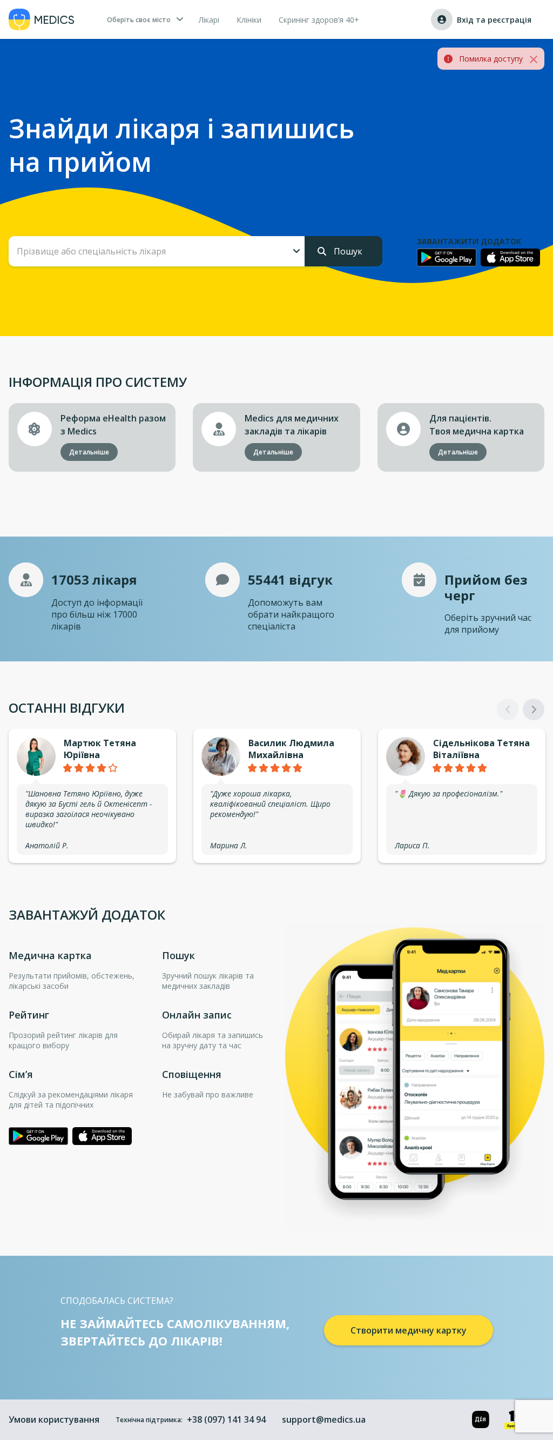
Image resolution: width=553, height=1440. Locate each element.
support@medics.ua (324, 1419)
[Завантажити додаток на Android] (446, 257)
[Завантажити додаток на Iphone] (510, 257)
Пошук (347, 251)
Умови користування (54, 1419)
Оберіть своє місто (139, 19)
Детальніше (89, 452)
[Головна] (42, 19)
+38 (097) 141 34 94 (226, 1419)
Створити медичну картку (408, 1330)
